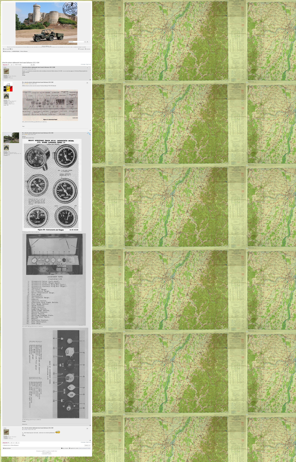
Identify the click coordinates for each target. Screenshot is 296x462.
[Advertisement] (46, 56)
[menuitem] (11, 49)
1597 (9, 100)
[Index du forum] (46, 23)
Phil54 (5, 143)
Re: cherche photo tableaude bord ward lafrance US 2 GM (37, 82)
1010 (9, 151)
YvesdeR (5, 92)
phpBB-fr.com (48, 452)
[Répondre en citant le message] (87, 68)
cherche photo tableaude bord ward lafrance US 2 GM (20, 62)
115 (8, 75)
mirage (5, 67)
